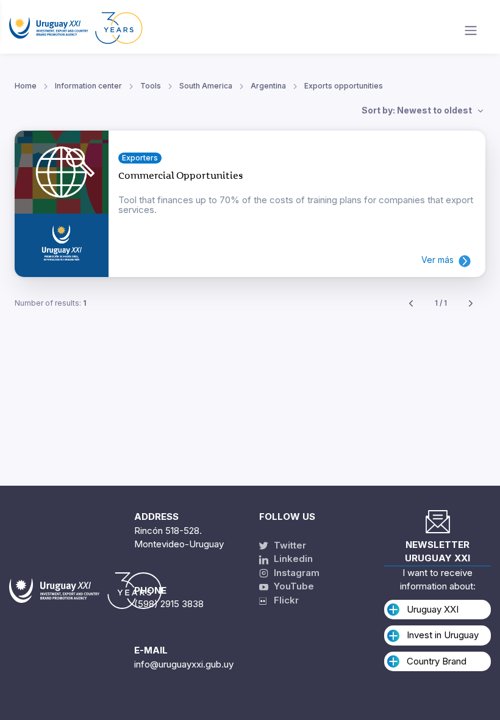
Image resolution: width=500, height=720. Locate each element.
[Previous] (411, 303)
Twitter (288, 545)
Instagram (295, 572)
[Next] (470, 303)
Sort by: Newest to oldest (418, 110)
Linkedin (292, 558)
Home (26, 85)
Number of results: (51, 303)
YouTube (292, 586)
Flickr (282, 600)
